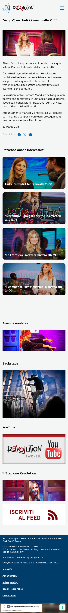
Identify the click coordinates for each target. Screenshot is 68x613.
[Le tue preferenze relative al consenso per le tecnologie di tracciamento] (62, 607)
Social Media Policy (13, 589)
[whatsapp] (30, 135)
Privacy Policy (10, 582)
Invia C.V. (7, 569)
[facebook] (19, 135)
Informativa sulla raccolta (12, 610)
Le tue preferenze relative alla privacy (24, 606)
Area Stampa (10, 576)
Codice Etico (9, 595)
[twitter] (25, 135)
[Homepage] (6, 8)
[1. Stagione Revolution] (34, 491)
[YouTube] (34, 449)
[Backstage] (34, 394)
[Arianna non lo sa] (34, 341)
